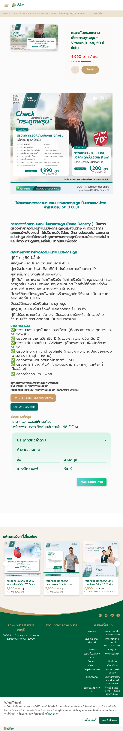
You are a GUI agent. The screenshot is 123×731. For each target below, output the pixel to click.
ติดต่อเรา (92, 661)
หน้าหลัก (92, 631)
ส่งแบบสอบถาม (92, 482)
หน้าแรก (6, 13)
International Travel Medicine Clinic (112, 642)
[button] (75, 70)
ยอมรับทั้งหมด (109, 720)
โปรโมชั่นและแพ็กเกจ (92, 655)
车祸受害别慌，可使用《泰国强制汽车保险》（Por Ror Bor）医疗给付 (112, 694)
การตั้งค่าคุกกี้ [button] (89, 720)
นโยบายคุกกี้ (92, 677)
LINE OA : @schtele (24, 407)
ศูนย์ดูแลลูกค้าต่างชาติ (92, 640)
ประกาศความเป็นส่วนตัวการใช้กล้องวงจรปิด (112, 680)
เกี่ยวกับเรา (112, 665)
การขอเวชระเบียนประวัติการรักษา (112, 633)
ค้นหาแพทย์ (92, 649)
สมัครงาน (92, 665)
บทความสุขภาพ (112, 653)
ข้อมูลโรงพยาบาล (92, 669)
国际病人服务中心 (92, 689)
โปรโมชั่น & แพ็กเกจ (24, 13)
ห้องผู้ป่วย (112, 649)
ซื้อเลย (90, 69)
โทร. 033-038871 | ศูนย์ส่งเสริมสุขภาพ (33, 398)
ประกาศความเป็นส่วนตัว (112, 671)
